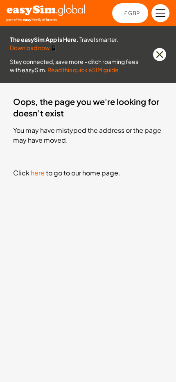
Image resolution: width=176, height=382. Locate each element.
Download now (30, 47)
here (38, 172)
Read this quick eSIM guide (83, 69)
